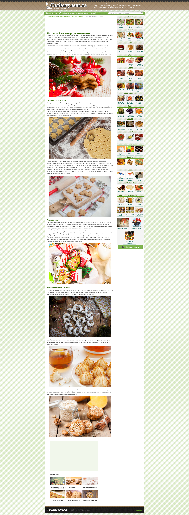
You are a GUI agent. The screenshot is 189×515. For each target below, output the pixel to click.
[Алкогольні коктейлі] (121, 177)
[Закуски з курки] (130, 24)
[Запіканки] (139, 164)
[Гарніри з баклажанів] (121, 126)
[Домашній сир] (130, 190)
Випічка (130, 157)
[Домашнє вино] (139, 177)
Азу (121, 64)
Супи (130, 42)
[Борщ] (121, 50)
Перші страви (121, 214)
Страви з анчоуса (121, 90)
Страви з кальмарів (121, 102)
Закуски (130, 17)
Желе (130, 153)
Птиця (130, 68)
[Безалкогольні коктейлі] (130, 177)
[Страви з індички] (130, 75)
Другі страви (130, 214)
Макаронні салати (139, 39)
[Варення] (121, 190)
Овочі (130, 106)
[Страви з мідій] (139, 101)
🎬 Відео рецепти (130, 247)
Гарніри (130, 119)
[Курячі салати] (130, 37)
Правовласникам (137, 510)
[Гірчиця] (130, 139)
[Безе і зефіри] (121, 152)
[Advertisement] (81, 24)
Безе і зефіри (121, 153)
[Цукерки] (139, 152)
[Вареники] (121, 203)
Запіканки (139, 166)
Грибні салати (121, 39)
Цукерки (139, 153)
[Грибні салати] (121, 37)
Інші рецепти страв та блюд (130, 195)
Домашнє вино (139, 179)
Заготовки (130, 182)
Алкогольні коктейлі (121, 179)
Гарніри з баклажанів (121, 128)
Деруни (130, 204)
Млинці (121, 166)
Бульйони (130, 51)
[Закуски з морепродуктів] (139, 24)
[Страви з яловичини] (139, 62)
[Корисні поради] (136, 226)
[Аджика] (121, 139)
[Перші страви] (121, 213)
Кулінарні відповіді (123, 228)
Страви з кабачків (139, 115)
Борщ (121, 51)
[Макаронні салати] (139, 37)
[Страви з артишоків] (121, 113)
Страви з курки (139, 77)
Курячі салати (130, 39)
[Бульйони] (130, 50)
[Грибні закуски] (121, 24)
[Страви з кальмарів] (121, 101)
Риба (130, 81)
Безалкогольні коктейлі (130, 179)
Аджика (121, 140)
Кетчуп (139, 140)
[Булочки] (130, 164)
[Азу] (121, 62)
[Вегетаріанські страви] (139, 213)
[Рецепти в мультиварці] (129, 239)
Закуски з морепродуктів (139, 26)
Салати (130, 30)
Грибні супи (139, 51)
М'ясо (130, 55)
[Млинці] (121, 164)
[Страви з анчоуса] (121, 88)
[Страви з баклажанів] (130, 113)
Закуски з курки (130, 26)
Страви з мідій (139, 102)
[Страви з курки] (139, 75)
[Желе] (130, 152)
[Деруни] (130, 203)
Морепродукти (130, 93)
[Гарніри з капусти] (139, 126)
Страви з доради (139, 90)
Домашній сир (130, 192)
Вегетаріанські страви (139, 215)
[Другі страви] (130, 213)
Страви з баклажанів (130, 115)
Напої (130, 170)
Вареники (121, 204)
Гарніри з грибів (130, 128)
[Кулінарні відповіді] (123, 226)
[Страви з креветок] (130, 101)
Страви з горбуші (130, 90)
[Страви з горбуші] (130, 88)
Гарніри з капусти (139, 128)
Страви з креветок (130, 102)
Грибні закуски (121, 26)
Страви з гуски (121, 77)
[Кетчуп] (139, 139)
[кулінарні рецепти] (68, 9)
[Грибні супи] (139, 50)
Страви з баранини (130, 64)
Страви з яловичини (139, 64)
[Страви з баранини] (130, 62)
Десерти (130, 144)
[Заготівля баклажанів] (139, 190)
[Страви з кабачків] (139, 113)
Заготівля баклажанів (139, 192)
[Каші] (139, 203)
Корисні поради (137, 228)
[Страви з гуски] (121, 75)
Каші (139, 204)
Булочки (130, 166)
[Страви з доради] (139, 88)
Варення (121, 191)
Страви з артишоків (121, 115)
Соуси (130, 131)
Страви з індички (130, 77)
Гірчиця (130, 140)
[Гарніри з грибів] (130, 126)
